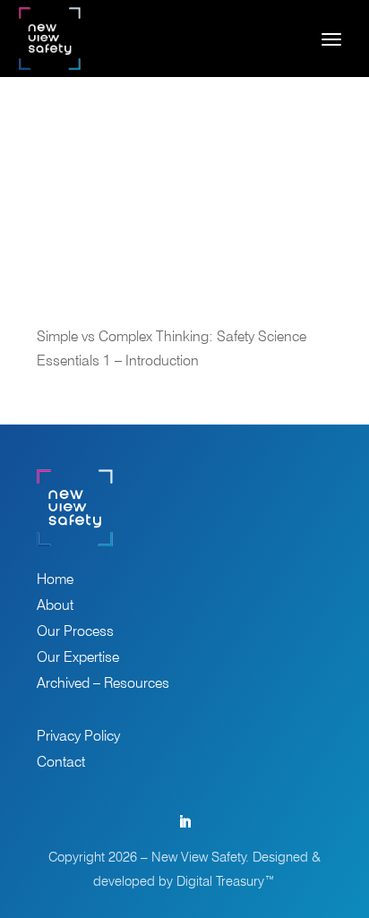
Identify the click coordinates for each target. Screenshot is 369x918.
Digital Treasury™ (226, 881)
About (55, 606)
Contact (61, 763)
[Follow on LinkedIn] (184, 822)
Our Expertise (78, 658)
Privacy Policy (78, 737)
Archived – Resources (103, 684)
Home (55, 580)
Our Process (75, 632)
